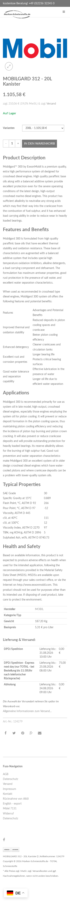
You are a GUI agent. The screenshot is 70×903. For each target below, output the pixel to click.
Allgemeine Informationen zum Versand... (27, 711)
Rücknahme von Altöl (16, 798)
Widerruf (8, 813)
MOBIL (39, 609)
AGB (5, 774)
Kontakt (7, 794)
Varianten (9, 128)
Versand (51, 103)
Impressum (9, 789)
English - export (12, 803)
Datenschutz (10, 779)
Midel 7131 (10, 808)
